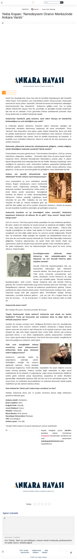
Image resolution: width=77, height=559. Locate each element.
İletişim (44, 552)
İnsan (44, 9)
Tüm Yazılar (23, 550)
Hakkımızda (36, 550)
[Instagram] (59, 550)
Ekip (46, 550)
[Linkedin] (67, 550)
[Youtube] (67, 552)
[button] (33, 2)
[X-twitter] (63, 550)
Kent (47, 9)
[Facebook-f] (71, 550)
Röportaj (52, 9)
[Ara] (61, 2)
